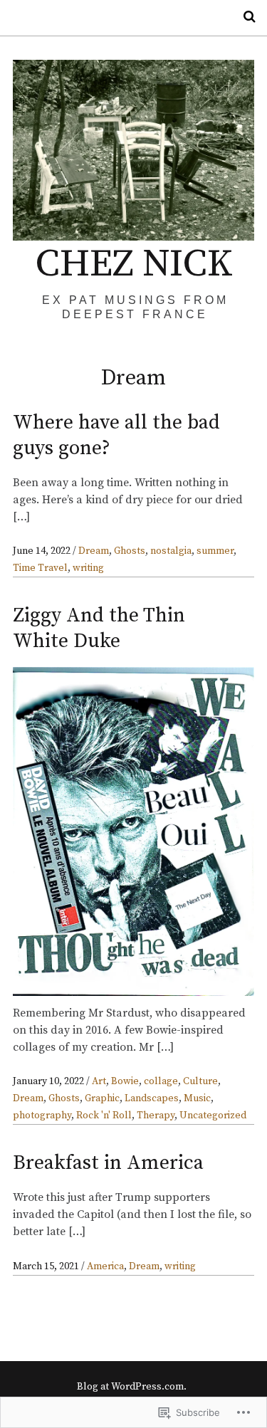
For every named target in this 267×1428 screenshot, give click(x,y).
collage (161, 1081)
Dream (93, 551)
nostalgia (171, 551)
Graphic (102, 1098)
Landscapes (152, 1098)
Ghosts (129, 551)
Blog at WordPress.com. (132, 1386)
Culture (200, 1081)
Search (244, 16)
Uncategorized (212, 1115)
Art (99, 1081)
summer (215, 551)
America (105, 1266)
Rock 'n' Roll (104, 1115)
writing (88, 568)
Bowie (125, 1081)
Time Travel (40, 568)
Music (197, 1098)
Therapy (155, 1115)
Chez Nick (134, 264)
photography (42, 1115)
